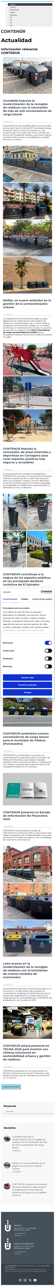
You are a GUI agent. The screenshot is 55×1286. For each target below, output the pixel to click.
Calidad (12, 12)
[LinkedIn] (25, 1281)
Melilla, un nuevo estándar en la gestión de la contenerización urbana (27, 304)
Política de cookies (31, 1271)
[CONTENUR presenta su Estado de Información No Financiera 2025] (27, 804)
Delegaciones (14, 10)
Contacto (13, 7)
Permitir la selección (27, 685)
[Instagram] (20, 1281)
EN (11, 20)
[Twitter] (30, 1281)
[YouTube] (35, 1281)
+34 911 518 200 (20, 1233)
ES (11, 17)
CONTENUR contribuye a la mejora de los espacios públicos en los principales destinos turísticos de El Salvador (27, 579)
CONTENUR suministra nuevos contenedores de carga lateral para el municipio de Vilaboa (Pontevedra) (26, 739)
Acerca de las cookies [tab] (42, 599)
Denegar (27, 692)
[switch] (48, 651)
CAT (11, 25)
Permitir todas (27, 677)
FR (11, 22)
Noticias (12, 4)
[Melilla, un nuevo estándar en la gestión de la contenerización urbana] (27, 181)
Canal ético (42, 1271)
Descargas (13, 15)
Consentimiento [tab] (10, 599)
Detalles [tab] (25, 599)
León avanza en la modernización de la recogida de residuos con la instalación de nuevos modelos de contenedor (25, 970)
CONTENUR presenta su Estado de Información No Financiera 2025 (26, 816)
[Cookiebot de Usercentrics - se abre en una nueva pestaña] (41, 592)
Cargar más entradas (11, 1087)
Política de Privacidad (17, 1271)
